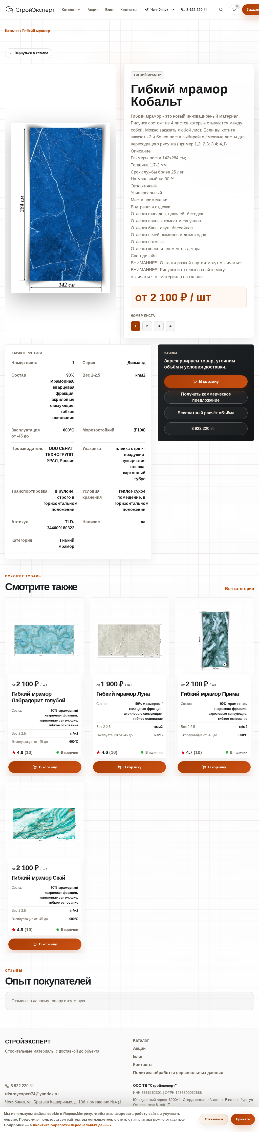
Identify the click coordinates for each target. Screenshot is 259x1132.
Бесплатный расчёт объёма (206, 413)
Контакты (128, 10)
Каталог (69, 10)
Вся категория (239, 588)
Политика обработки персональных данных (178, 1073)
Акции (93, 10)
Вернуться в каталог (28, 53)
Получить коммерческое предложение (206, 397)
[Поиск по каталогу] (221, 10)
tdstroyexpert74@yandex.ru (32, 1094)
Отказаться (214, 1119)
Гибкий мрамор (36, 31)
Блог (109, 10)
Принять (243, 1119)
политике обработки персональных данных (72, 1125)
